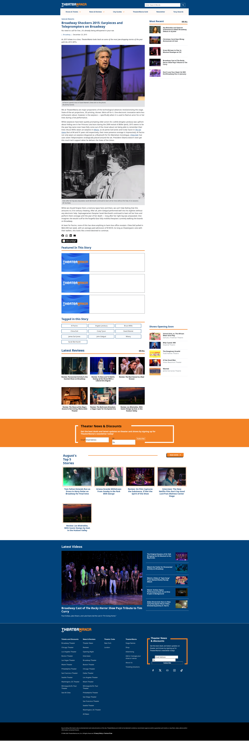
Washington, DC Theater (70, 682)
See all (185, 22)
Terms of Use (108, 733)
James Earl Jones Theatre (172, 371)
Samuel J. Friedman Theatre (173, 338)
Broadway (67, 35)
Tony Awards (178, 12)
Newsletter (160, 12)
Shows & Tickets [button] (72, 12)
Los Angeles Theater (68, 652)
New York (107, 643)
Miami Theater (66, 664)
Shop (127, 647)
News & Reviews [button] (95, 12)
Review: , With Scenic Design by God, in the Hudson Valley (77, 528)
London (107, 647)
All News (86, 714)
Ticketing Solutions (133, 667)
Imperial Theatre (169, 345)
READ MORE (174, 455)
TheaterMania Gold (140, 12)
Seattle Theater (67, 677)
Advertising (130, 652)
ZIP (113, 438)
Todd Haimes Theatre (171, 353)
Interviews (87, 656)
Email (83, 440)
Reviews (86, 647)
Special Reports (67, 19)
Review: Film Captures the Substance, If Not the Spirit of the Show (140, 491)
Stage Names (130, 643)
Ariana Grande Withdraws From (108, 491)
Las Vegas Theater (68, 660)
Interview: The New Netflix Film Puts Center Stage (172, 492)
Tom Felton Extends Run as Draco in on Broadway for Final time (77, 491)
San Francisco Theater (69, 673)
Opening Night (88, 652)
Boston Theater (67, 656)
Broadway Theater (68, 643)
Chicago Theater (67, 647)
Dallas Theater (88, 673)
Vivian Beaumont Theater (172, 362)
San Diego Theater (89, 697)
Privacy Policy (98, 733)
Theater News (88, 643)
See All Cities (66, 693)
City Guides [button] (117, 12)
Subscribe (141, 439)
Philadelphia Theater (69, 669)
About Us (129, 663)
